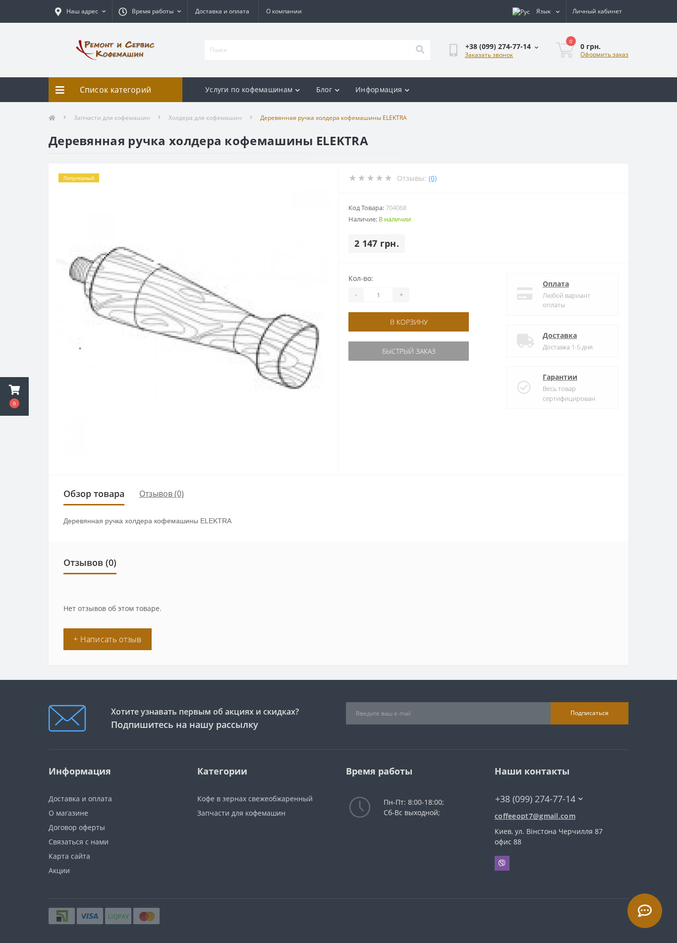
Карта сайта (69, 856)
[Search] (419, 50)
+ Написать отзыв (107, 639)
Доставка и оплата (222, 11)
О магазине (68, 813)
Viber (502, 863)
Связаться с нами (79, 841)
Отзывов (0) (161, 493)
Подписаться (589, 713)
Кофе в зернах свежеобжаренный (255, 798)
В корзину (409, 322)
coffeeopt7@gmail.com (535, 816)
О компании (284, 11)
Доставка (560, 335)
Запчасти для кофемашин (112, 117)
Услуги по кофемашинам (248, 89)
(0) (433, 178)
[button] (14, 396)
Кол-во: (360, 278)
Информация (378, 89)
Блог (324, 89)
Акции (59, 870)
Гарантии (560, 377)
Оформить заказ (604, 54)
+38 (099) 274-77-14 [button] (535, 799)
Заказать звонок (489, 55)
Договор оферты (77, 827)
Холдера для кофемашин (205, 117)
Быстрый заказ (409, 351)
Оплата (556, 283)
